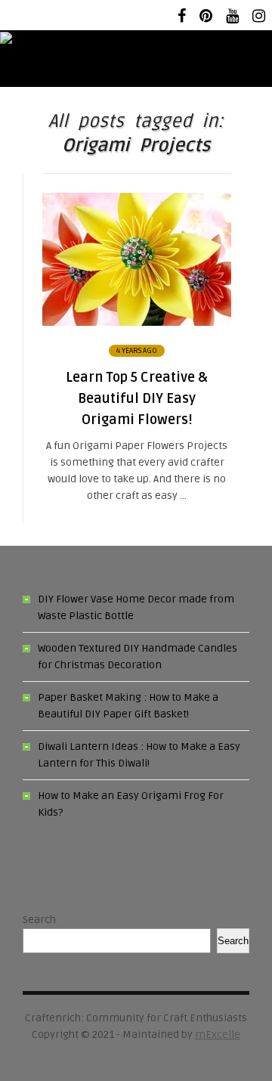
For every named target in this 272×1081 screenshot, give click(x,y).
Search (39, 919)
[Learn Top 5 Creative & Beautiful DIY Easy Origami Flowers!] (136, 322)
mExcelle (217, 1034)
